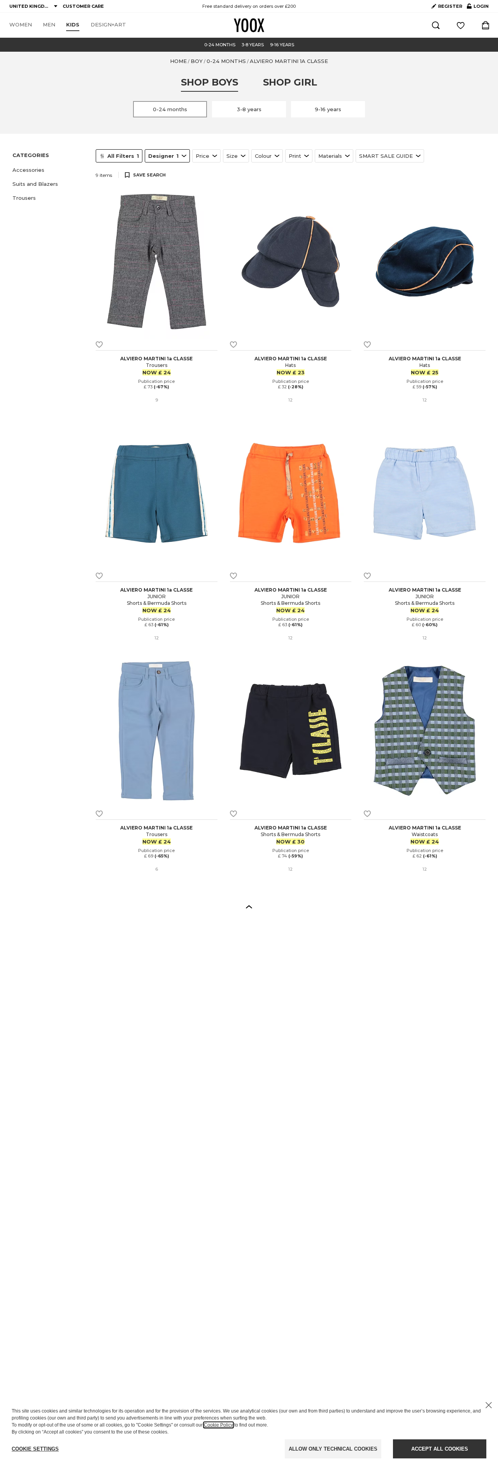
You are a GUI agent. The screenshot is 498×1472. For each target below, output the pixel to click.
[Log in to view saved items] (460, 25)
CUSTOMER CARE (83, 6)
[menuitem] (20, 25)
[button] (49, 170)
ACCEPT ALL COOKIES (439, 1449)
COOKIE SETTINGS (35, 1449)
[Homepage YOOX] (249, 25)
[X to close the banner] (489, 1405)
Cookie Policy (218, 1425)
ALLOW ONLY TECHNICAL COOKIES (333, 1449)
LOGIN (478, 7)
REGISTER (450, 6)
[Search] (436, 25)
